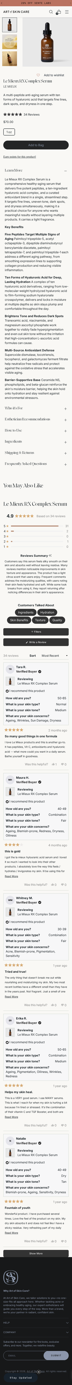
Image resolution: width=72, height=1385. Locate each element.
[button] (36, 114)
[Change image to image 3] (9, 58)
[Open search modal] (51, 12)
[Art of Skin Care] (16, 11)
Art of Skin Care (35, 1371)
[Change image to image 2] (9, 41)
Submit (56, 1355)
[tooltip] (50, 555)
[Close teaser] (39, 1372)
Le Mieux (10, 86)
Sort (33, 655)
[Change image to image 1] (9, 24)
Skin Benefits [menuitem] (19, 620)
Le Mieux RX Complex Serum (38, 683)
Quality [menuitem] (57, 620)
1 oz (9, 132)
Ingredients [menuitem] (25, 612)
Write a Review (42, 643)
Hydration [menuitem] (47, 612)
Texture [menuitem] (40, 620)
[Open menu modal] (67, 12)
